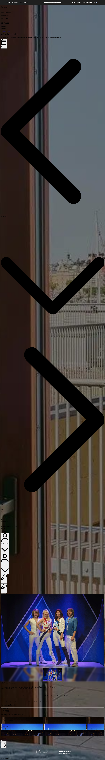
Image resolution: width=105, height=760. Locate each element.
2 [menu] (96, 2)
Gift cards (24, 2)
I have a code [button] (75, 2)
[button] (52, 6)
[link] (52, 720)
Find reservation (89, 2)
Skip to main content (5, 31)
